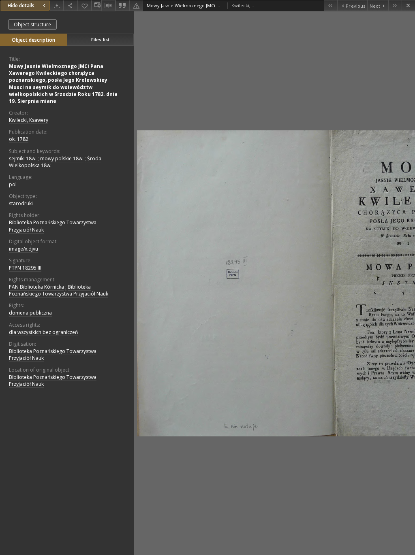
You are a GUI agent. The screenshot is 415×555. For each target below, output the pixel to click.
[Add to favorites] (85, 5)
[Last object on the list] (395, 5)
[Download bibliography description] (108, 5)
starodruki (21, 203)
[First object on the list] (330, 5)
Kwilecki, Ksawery (28, 120)
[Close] (408, 5)
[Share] (70, 5)
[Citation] (122, 5)
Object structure (32, 24)
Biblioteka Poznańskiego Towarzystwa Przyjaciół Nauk (52, 226)
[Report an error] (136, 5)
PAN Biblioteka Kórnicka (36, 286)
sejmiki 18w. (22, 158)
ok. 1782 (18, 139)
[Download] (57, 5)
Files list (100, 39)
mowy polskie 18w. (61, 158)
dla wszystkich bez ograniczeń (43, 332)
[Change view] (96, 5)
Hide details (21, 5)
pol (13, 184)
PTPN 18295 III (25, 267)
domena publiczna (30, 312)
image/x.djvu (23, 248)
